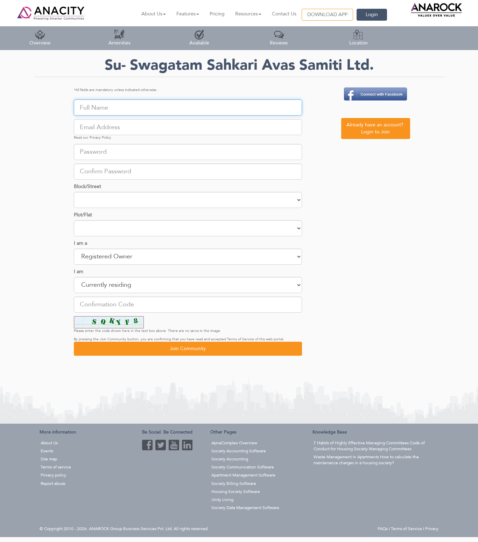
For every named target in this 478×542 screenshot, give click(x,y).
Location (358, 43)
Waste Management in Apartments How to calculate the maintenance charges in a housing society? (366, 460)
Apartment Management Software (243, 475)
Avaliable (199, 43)
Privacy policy (53, 475)
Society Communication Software (242, 467)
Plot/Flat (83, 214)
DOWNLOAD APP (327, 14)
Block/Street (87, 186)
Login (372, 14)
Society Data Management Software (245, 507)
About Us (49, 443)
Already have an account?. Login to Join (375, 128)
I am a (80, 243)
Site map (49, 459)
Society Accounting (229, 459)
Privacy (431, 528)
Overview (39, 43)
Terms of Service (240, 339)
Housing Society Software (235, 491)
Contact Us (284, 14)
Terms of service (56, 467)
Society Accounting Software (238, 451)
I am (78, 271)
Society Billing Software (233, 483)
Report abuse (53, 483)
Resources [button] (246, 14)
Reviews (279, 43)
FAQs (383, 528)
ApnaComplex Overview (234, 443)
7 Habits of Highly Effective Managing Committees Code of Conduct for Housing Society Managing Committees (369, 446)
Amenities (119, 43)
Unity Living (222, 499)
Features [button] (186, 14)
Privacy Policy (100, 137)
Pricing (217, 14)
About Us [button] (151, 14)
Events (47, 451)
